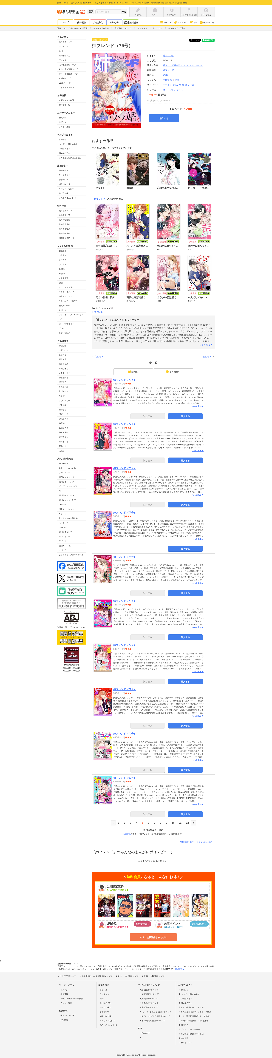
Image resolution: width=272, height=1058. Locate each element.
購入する (164, 118)
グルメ (62, 328)
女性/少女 (98, 22)
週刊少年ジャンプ (66, 482)
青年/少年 (114, 22)
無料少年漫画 (64, 233)
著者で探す (63, 180)
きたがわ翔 (63, 387)
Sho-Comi (63, 527)
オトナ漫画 (63, 278)
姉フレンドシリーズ (173, 89)
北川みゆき (63, 391)
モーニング (63, 523)
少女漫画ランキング (150, 999)
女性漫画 (62, 251)
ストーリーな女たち (67, 468)
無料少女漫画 (64, 224)
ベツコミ (62, 514)
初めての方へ (64, 153)
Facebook (146, 1033)
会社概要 (184, 1038)
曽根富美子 (63, 419)
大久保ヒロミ (64, 373)
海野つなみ (63, 364)
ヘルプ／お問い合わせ (68, 144)
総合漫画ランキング (150, 990)
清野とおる (63, 414)
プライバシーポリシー (190, 1029)
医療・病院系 (64, 333)
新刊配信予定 (64, 55)
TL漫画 (62, 269)
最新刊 (134, 371)
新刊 (195, 22)
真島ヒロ (62, 446)
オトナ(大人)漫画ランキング (153, 1021)
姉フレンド (168, 55)
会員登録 (62, 118)
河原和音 (62, 382)
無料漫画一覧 (64, 215)
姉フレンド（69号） (124, 777)
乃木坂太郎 (63, 432)
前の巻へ (99, 356)
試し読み (147, 416)
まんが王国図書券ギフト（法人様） (196, 1016)
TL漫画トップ (65, 78)
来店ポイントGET (66, 100)
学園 (181, 85)
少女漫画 (62, 255)
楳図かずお (63, 368)
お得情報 (64, 1020)
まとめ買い (174, 371)
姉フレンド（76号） (124, 468)
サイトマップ (186, 1043)
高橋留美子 (63, 428)
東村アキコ (63, 437)
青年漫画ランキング (150, 1003)
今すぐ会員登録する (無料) (153, 937)
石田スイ (62, 355)
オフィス (189, 85)
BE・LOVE (63, 463)
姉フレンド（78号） (124, 380)
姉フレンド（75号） (124, 512)
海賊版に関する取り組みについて (71, 627)
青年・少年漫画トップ (68, 74)
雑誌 (175, 85)
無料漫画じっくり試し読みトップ (97, 976)
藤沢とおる (63, 442)
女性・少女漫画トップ (68, 69)
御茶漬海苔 (63, 378)
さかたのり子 (64, 400)
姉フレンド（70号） (124, 733)
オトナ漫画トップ (66, 87)
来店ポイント (209, 22)
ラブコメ (167, 85)
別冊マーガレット (66, 509)
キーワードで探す (66, 189)
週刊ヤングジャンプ (67, 500)
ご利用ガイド (64, 149)
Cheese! (62, 504)
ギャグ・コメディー (67, 292)
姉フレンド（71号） (124, 689)
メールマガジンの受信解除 (71, 999)
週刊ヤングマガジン (67, 477)
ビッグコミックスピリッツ (70, 486)
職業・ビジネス (65, 296)
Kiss (60, 491)
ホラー (62, 319)
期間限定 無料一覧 (66, 238)
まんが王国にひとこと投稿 (70, 158)
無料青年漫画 (64, 229)
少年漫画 (62, 264)
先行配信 (81, 22)
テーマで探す (64, 175)
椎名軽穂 (62, 405)
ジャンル (167, 22)
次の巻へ (207, 356)
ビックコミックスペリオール (71, 555)
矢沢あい (62, 451)
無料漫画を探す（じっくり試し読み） (197, 842)
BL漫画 (62, 274)
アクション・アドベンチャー (71, 315)
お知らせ (62, 139)
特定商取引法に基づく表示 (192, 1034)
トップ (65, 22)
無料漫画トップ (65, 42)
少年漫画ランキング (150, 1007)
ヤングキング (64, 536)
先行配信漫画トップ (67, 65)
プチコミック (64, 473)
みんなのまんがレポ (67, 198)
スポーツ (62, 310)
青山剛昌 (62, 346)
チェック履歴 (64, 127)
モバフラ (62, 550)
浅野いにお (63, 350)
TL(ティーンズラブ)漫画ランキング (156, 1012)
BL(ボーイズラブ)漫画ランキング (156, 1016)
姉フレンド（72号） (124, 645)
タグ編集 (98, 312)
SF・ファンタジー (66, 324)
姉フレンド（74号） (124, 556)
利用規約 (184, 1025)
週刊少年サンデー (66, 532)
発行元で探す (64, 193)
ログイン (62, 122)
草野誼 (62, 396)
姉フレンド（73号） (124, 601)
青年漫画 (62, 260)
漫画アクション (65, 546)
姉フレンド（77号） (124, 424)
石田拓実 (62, 359)
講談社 (166, 75)
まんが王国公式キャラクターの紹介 (196, 1012)
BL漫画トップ (65, 83)
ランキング (182, 22)
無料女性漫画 (64, 220)
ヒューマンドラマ (66, 287)
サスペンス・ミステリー (69, 301)
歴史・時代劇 (64, 305)
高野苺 (62, 423)
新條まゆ (62, 410)
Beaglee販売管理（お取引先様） (195, 1021)
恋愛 (61, 283)
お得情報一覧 (64, 105)
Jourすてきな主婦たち (68, 518)
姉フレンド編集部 (183, 65)
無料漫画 (133, 22)
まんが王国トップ (68, 976)
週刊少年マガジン (66, 495)
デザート (62, 541)
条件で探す (63, 170)
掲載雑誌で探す (65, 184)
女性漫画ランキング (150, 994)
